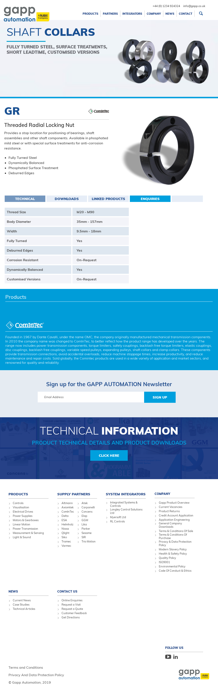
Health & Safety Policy (173, 553)
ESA (64, 520)
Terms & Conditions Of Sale (176, 531)
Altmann (67, 503)
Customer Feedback (74, 613)
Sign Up (160, 397)
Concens (87, 511)
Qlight (65, 533)
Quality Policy (167, 558)
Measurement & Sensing (28, 533)
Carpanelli (88, 507)
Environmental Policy (172, 566)
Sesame (87, 533)
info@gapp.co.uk (194, 6)
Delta (65, 516)
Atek (85, 503)
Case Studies (21, 604)
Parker (86, 528)
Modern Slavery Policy (173, 549)
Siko (64, 537)
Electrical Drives (23, 511)
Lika (84, 524)
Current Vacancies (170, 507)
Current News (22, 600)
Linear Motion (21, 524)
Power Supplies (22, 516)
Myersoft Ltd (118, 517)
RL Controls (117, 521)
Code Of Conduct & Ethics (175, 570)
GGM (85, 520)
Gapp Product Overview (174, 502)
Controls (18, 503)
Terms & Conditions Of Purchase (173, 536)
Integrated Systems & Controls (124, 504)
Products (15, 296)
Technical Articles (24, 608)
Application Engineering (174, 519)
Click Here (109, 455)
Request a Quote (72, 608)
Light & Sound (22, 537)
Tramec (66, 541)
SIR (84, 537)
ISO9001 (164, 562)
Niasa (65, 528)
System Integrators (126, 494)
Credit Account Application (176, 515)
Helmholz (67, 524)
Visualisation (21, 507)
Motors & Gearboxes (26, 520)
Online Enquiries (72, 600)
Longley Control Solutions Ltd (126, 511)
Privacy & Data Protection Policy (175, 543)
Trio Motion (89, 541)
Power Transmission (25, 528)
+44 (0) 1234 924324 (166, 6)
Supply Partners (73, 494)
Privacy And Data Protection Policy (36, 675)
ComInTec (68, 511)
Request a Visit (71, 604)
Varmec (66, 545)
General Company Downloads (170, 525)
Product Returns (169, 511)
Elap (84, 516)
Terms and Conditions (26, 667)
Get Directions (71, 617)
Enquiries (150, 199)
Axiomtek (68, 507)
